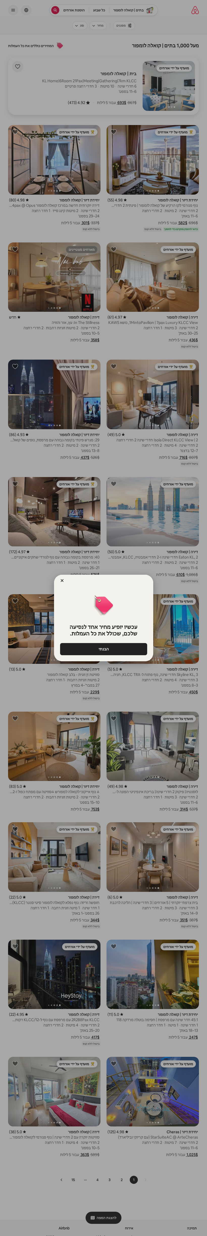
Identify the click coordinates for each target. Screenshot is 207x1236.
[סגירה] (62, 581)
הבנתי (103, 649)
